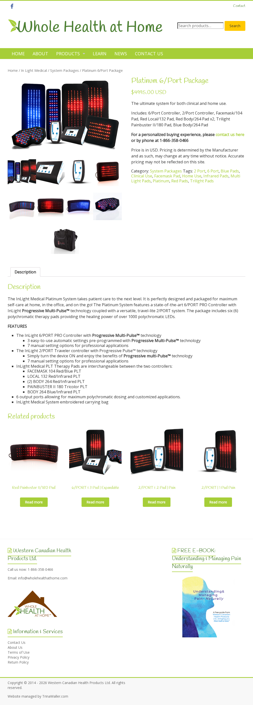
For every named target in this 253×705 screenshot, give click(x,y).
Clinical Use (141, 176)
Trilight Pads (202, 181)
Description (25, 272)
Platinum (161, 181)
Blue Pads (230, 171)
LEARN (99, 54)
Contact (239, 6)
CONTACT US (149, 54)
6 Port (213, 171)
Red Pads (179, 181)
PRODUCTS (68, 54)
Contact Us (16, 642)
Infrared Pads (216, 176)
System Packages (64, 70)
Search (235, 25)
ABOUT (40, 54)
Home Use (191, 176)
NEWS (120, 54)
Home (13, 70)
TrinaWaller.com (55, 696)
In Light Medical (34, 70)
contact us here (230, 134)
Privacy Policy (18, 657)
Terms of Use (19, 652)
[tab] (25, 272)
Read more (34, 502)
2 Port (199, 171)
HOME (18, 54)
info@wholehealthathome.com (42, 578)
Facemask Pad (167, 176)
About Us (15, 647)
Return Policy (18, 662)
